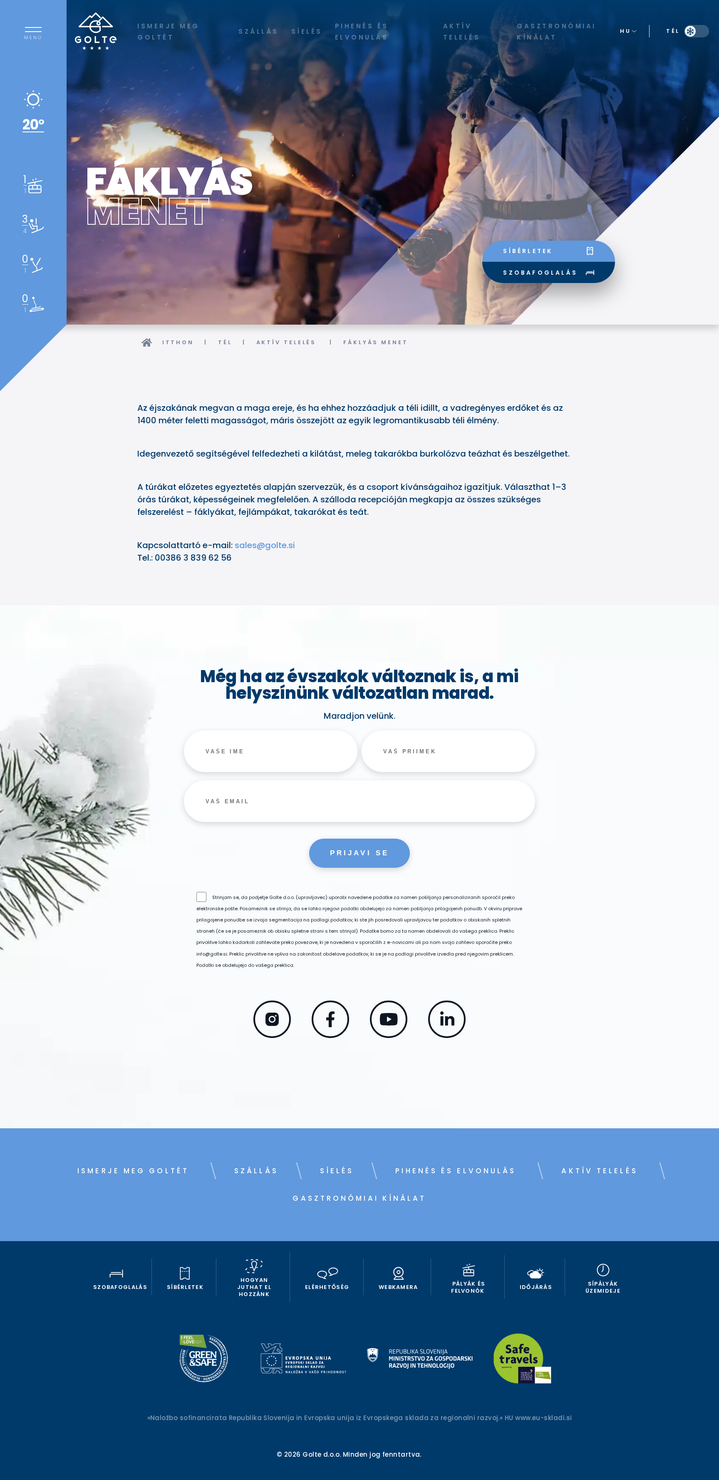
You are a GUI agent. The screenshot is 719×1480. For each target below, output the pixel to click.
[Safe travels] (522, 1359)
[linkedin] (447, 1035)
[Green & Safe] (204, 1360)
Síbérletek (528, 251)
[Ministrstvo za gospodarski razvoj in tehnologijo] (420, 1360)
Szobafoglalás (540, 272)
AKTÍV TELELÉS (288, 342)
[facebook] (330, 1035)
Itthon (178, 342)
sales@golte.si (265, 545)
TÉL (225, 342)
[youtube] (388, 1035)
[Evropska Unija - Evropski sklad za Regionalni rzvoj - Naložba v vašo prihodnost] (303, 1359)
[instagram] (272, 1035)
